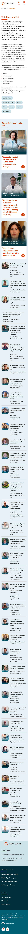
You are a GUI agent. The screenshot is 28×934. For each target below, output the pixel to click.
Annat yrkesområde (8, 102)
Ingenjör (19, 107)
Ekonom (19, 102)
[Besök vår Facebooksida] (3, 929)
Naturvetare (6, 111)
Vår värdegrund (6, 897)
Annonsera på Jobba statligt (9, 874)
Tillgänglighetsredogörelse (9, 878)
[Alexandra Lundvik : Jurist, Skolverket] (23, 166)
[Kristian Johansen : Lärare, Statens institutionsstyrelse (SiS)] (23, 214)
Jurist (4, 107)
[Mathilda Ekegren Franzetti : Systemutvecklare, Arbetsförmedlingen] (23, 255)
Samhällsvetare (7, 98)
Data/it (12, 107)
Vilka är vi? (4, 901)
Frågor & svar (5, 904)
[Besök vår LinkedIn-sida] (7, 929)
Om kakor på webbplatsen (9, 881)
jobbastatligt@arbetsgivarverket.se (14, 854)
